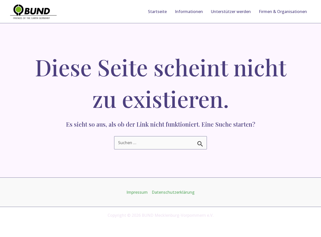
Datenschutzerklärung (173, 192)
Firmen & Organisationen (283, 11)
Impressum (137, 192)
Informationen (189, 11)
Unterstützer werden (231, 11)
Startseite (157, 11)
